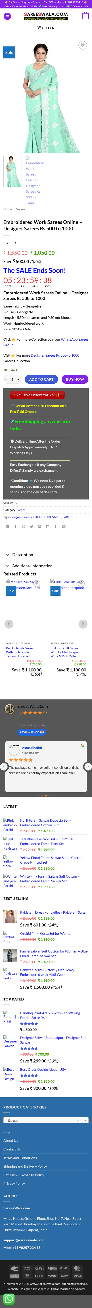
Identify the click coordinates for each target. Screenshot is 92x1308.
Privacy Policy (14, 1183)
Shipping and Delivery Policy (25, 1166)
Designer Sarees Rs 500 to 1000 (55, 355)
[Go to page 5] (49, 796)
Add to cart (41, 379)
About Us (10, 1140)
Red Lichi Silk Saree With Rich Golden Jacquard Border (19, 652)
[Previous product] (15, 243)
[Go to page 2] (38, 795)
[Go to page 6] (53, 796)
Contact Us (12, 1149)
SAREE (56, 517)
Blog (6, 1132)
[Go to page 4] (46, 796)
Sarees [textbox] (43, 1120)
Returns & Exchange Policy (23, 1175)
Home (7, 209)
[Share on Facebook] (15, 527)
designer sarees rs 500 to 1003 (30, 517)
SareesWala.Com (32, 706)
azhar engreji (32, 747)
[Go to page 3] (42, 795)
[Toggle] (7, 555)
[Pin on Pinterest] (39, 527)
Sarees (20, 209)
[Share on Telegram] (63, 527)
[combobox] (46, 1120)
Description (22, 554)
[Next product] (7, 243)
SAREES (68, 517)
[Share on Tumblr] (55, 527)
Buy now (75, 379)
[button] (7, 16)
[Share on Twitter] (31, 527)
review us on (29, 732)
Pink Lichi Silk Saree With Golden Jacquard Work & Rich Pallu (66, 652)
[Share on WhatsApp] (7, 527)
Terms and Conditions (20, 1158)
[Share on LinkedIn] (47, 527)
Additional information (32, 565)
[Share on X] (23, 527)
